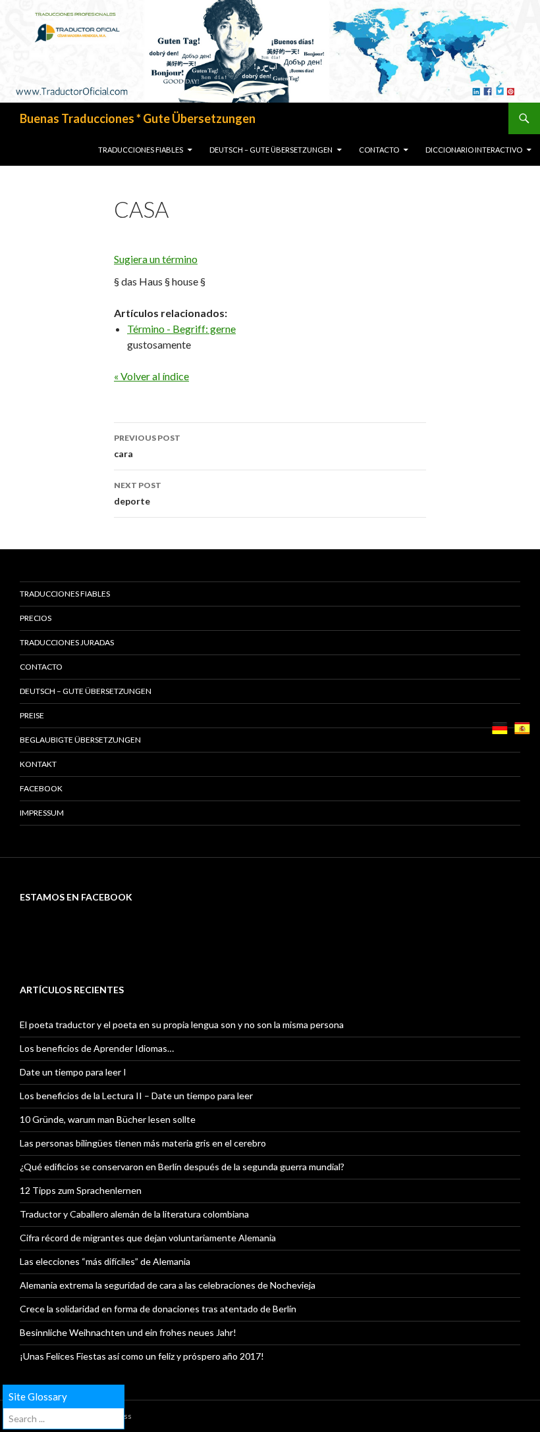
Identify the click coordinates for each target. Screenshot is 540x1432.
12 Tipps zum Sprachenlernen (81, 1190)
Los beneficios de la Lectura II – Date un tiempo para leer (136, 1095)
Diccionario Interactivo (473, 149)
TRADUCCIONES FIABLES (140, 149)
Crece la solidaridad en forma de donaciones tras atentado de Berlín (158, 1308)
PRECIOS (35, 618)
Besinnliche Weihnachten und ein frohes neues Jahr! (128, 1332)
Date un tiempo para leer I (73, 1071)
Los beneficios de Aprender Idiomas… (97, 1048)
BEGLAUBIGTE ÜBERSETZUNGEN (80, 740)
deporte (137, 493)
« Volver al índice (151, 376)
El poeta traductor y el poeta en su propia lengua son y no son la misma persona (182, 1024)
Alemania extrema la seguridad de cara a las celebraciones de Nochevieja (167, 1285)
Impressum (42, 813)
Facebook (41, 788)
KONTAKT (38, 764)
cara (147, 446)
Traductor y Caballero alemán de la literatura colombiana (134, 1214)
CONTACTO (379, 149)
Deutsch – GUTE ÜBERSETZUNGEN (271, 149)
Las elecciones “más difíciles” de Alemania (105, 1261)
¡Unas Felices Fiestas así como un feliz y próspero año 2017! (142, 1356)
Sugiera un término (156, 259)
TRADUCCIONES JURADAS (67, 642)
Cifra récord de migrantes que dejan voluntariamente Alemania (148, 1237)
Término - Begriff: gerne (181, 328)
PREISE (32, 715)
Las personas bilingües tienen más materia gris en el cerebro (143, 1142)
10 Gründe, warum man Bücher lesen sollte (108, 1119)
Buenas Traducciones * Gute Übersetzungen (138, 118)
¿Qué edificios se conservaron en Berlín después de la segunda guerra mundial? (182, 1166)
